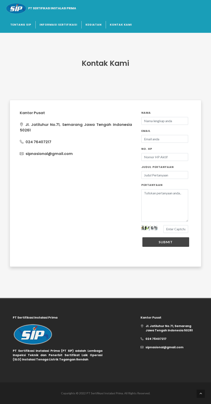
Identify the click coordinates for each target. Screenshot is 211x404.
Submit (166, 242)
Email (146, 131)
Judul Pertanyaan (157, 167)
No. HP (146, 149)
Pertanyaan (152, 185)
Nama (146, 113)
